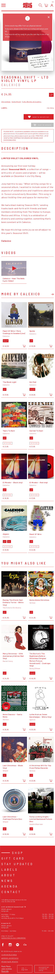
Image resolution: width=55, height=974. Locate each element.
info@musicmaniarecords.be (13, 900)
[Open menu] (3, 5)
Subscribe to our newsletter (13, 938)
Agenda (9, 886)
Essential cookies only (44, 968)
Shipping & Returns (9, 961)
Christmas (6, 102)
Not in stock (44, 125)
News (7, 881)
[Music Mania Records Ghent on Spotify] (17, 944)
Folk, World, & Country (31, 102)
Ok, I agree (25, 968)
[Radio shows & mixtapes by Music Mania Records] (24, 944)
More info (5, 971)
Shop (18, 853)
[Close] (48, 17)
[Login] (52, 5)
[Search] (40, 5)
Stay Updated (17, 864)
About (8, 875)
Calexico (11, 84)
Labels (9, 869)
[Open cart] (46, 5)
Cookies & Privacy (9, 954)
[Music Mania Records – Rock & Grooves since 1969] (27, 5)
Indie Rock (16, 102)
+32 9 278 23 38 (8, 901)
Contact (11, 892)
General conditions (9, 958)
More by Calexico (20, 294)
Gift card (13, 858)
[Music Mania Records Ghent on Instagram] (10, 944)
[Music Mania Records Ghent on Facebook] (2, 944)
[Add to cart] (24, 346)
